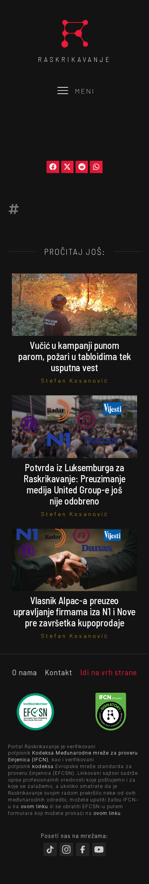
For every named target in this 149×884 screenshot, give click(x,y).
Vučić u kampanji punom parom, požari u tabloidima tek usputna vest (74, 356)
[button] (52, 167)
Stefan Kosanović (74, 380)
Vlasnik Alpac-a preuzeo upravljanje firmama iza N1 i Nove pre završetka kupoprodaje (75, 611)
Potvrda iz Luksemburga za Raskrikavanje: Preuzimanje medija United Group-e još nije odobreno (74, 484)
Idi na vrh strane (108, 672)
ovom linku (34, 806)
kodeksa (43, 766)
